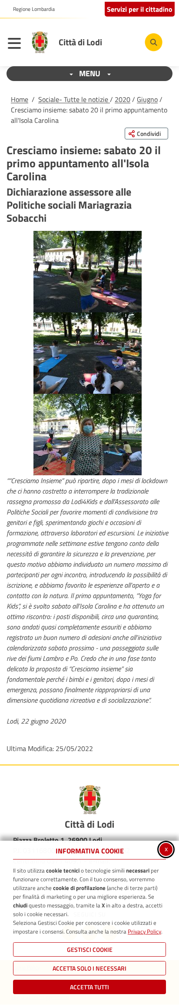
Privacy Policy (144, 931)
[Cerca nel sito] (153, 42)
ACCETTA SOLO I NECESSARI (89, 968)
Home (19, 99)
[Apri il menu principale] (16, 44)
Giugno (147, 99)
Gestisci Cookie (90, 949)
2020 (122, 99)
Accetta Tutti (89, 986)
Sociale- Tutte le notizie (74, 99)
